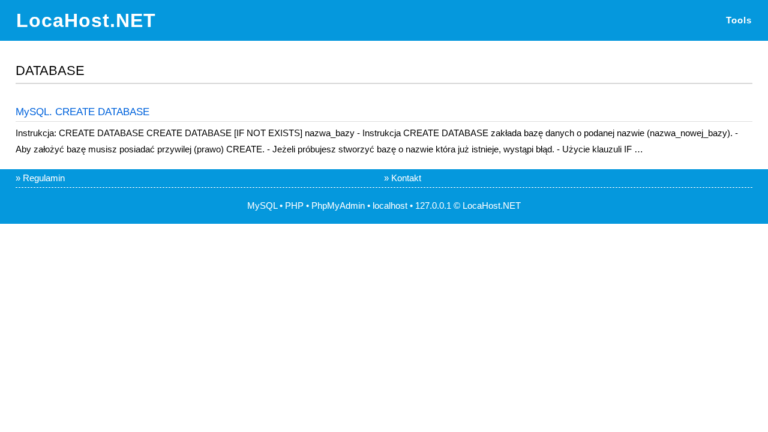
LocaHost (481, 205)
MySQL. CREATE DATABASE (82, 112)
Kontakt (406, 178)
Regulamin (44, 178)
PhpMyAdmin (338, 205)
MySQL (262, 205)
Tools (739, 20)
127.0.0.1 (433, 205)
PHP (294, 205)
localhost (390, 205)
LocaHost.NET (86, 20)
